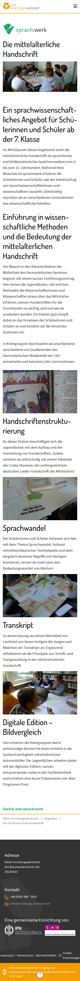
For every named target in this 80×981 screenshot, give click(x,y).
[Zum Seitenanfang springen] (40, 975)
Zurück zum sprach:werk (23, 808)
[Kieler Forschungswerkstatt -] (21, 8)
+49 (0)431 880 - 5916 (23, 896)
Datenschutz (25, 955)
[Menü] (75, 6)
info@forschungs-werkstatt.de (30, 903)
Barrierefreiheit (46, 955)
